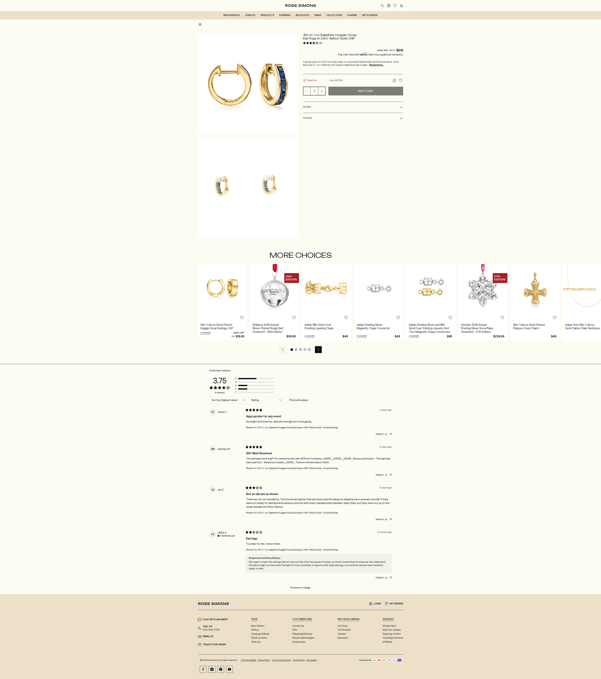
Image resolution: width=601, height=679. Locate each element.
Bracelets (267, 15)
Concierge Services (393, 637)
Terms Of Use (299, 660)
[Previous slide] (282, 349)
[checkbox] (302, 400)
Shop (254, 619)
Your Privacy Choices (281, 660)
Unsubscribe (299, 641)
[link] (312, 43)
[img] (226, 535)
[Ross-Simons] (300, 6)
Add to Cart (365, 91)
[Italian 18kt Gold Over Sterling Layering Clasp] (326, 302)
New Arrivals (231, 15)
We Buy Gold (389, 625)
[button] (248, 84)
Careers (342, 633)
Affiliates (388, 641)
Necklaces (302, 15)
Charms (352, 15)
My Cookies (312, 660)
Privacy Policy (264, 660)
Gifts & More (370, 15)
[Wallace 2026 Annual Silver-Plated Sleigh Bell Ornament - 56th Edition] (274, 302)
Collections (334, 15)
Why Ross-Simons (348, 619)
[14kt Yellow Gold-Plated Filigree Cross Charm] (535, 302)
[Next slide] (318, 349)
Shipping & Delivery (302, 633)
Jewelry (250, 15)
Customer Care (302, 619)
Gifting (255, 629)
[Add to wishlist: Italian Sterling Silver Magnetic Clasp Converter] (398, 317)
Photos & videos (298, 400)
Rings (317, 15)
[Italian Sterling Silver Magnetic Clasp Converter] (378, 302)
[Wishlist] (395, 6)
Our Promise (344, 629)
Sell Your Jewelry (392, 629)
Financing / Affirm (392, 633)
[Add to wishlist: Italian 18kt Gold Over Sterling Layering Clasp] (346, 317)
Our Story (343, 625)
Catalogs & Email (260, 633)
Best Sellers (258, 625)
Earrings (285, 15)
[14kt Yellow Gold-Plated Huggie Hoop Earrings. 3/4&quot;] (222, 302)
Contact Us (298, 625)
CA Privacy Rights (248, 660)
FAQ (294, 629)
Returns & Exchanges (303, 637)
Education (343, 637)
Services (388, 619)
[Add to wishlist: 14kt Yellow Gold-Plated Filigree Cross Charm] (554, 317)
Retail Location (259, 637)
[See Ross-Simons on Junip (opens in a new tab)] (307, 587)
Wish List (256, 641)
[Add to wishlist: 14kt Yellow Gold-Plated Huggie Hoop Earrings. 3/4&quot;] (241, 317)
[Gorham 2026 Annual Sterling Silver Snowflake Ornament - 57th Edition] (482, 302)
